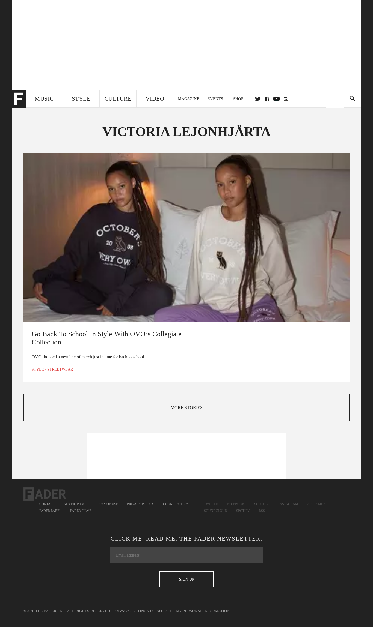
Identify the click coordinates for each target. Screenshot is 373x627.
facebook (267, 99)
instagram (286, 99)
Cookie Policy (175, 504)
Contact (47, 504)
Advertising (75, 504)
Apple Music (318, 504)
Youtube (262, 504)
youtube (276, 99)
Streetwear (60, 369)
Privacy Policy (140, 504)
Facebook (236, 504)
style (38, 369)
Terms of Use (106, 504)
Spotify (243, 511)
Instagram (288, 504)
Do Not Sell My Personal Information (190, 611)
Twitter (258, 99)
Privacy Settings (131, 611)
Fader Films (80, 511)
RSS (262, 511)
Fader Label (50, 511)
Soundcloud (215, 511)
